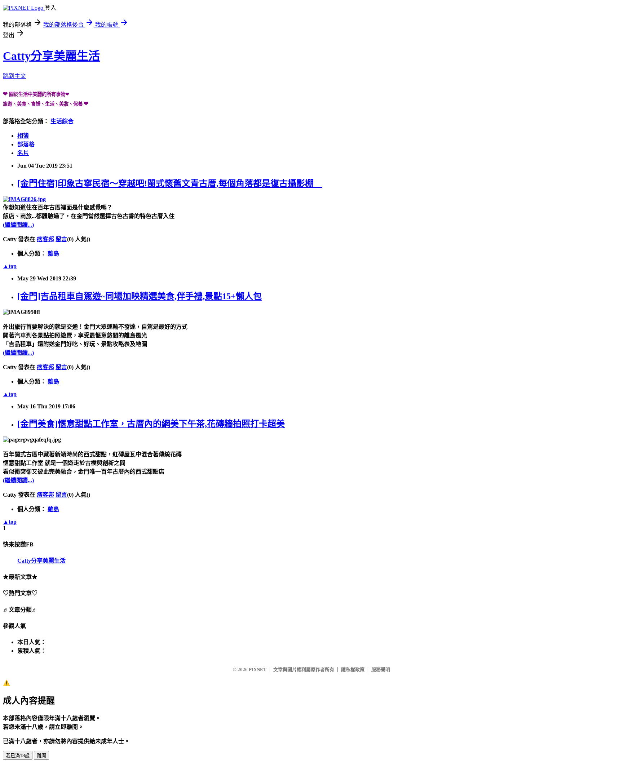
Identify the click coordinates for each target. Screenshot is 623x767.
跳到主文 (14, 76)
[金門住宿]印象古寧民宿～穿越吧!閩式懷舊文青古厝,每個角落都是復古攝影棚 (169, 183)
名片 (23, 153)
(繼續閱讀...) (18, 225)
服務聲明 (380, 669)
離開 (41, 755)
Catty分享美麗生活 (51, 55)
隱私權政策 (352, 669)
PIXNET (257, 669)
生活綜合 (62, 121)
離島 (53, 254)
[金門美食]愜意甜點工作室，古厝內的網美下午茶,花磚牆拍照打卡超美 (151, 424)
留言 (61, 239)
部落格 (26, 144)
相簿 (23, 136)
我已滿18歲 (18, 755)
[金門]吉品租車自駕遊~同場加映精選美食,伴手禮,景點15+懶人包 (139, 296)
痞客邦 (45, 239)
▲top (10, 266)
